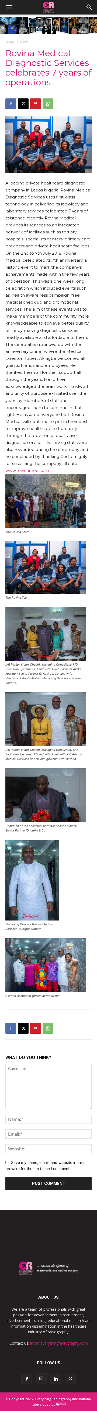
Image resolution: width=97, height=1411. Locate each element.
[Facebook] (10, 103)
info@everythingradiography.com (59, 1343)
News (24, 42)
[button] (9, 7)
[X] (23, 103)
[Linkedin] (55, 1379)
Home (10, 42)
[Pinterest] (35, 103)
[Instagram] (41, 1378)
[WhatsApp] (48, 103)
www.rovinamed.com (27, 470)
